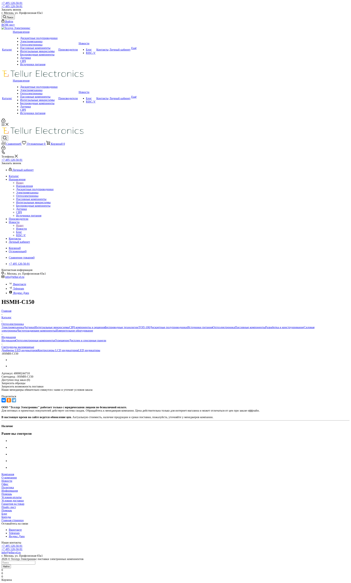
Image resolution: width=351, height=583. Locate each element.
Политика (7, 487)
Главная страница (12, 520)
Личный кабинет (120, 49)
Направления (21, 31)
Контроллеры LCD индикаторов (58, 350)
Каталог (7, 49)
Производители (68, 49)
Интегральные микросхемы (37, 51)
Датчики (25, 57)
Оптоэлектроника (31, 44)
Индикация (8, 340)
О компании (9, 477)
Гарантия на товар (12, 503)
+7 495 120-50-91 (11, 3)
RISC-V (91, 52)
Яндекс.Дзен (21, 293)
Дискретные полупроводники (39, 38)
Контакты (102, 49)
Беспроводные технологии (121, 327)
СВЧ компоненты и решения (87, 327)
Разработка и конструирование (284, 327)
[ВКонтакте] (3, 400)
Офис (4, 484)
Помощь (6, 494)
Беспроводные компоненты (37, 54)
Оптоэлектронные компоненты (35, 340)
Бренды (6, 517)
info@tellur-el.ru (14, 276)
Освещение (62, 340)
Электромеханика (31, 41)
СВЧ (23, 61)
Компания (7, 474)
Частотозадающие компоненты (36, 330)
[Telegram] (14, 400)
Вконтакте (19, 284)
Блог (89, 49)
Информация (9, 490)
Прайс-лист (8, 507)
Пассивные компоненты (35, 47)
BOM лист (8, 24)
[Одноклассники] (9, 400)
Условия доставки (12, 500)
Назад (19, 182)
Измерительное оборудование (74, 330)
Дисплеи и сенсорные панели (87, 340)
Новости (84, 43)
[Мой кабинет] (3, 121)
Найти (6, 566)
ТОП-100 (144, 327)
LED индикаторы (89, 350)
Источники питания (32, 64)
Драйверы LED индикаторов (19, 350)
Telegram (18, 288)
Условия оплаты (11, 497)
